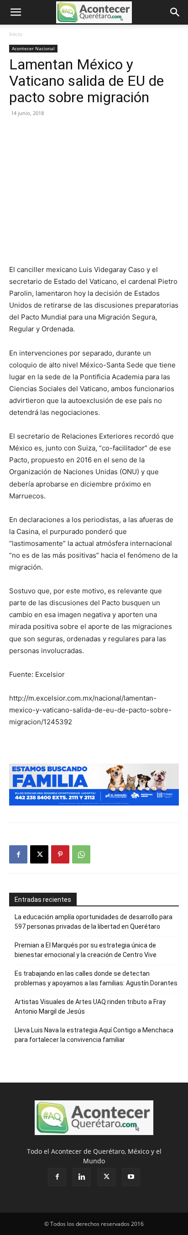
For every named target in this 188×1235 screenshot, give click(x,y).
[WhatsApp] (81, 854)
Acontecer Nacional (33, 48)
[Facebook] (18, 854)
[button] (15, 12)
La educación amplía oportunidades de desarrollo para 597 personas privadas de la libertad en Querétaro (93, 921)
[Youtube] (131, 1177)
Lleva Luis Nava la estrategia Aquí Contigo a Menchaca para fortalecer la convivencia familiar (94, 1034)
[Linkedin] (82, 1177)
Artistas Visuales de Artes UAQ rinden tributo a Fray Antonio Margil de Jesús (90, 1006)
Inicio (15, 34)
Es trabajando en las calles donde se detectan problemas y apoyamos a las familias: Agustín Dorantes (96, 978)
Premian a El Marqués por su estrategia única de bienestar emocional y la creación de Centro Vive (86, 950)
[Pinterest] (60, 854)
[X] (39, 854)
